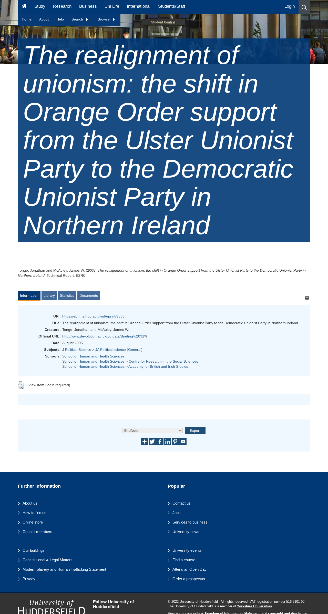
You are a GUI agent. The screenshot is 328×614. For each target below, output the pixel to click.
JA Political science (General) (118, 349)
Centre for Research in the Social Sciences (163, 361)
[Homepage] (24, 7)
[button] (304, 7)
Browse (104, 19)
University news (185, 531)
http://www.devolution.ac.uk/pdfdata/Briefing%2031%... (106, 336)
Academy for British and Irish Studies (158, 366)
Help (60, 19)
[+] (307, 298)
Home (27, 19)
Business (88, 6)
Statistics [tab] (67, 295)
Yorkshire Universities (254, 606)
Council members (37, 531)
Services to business (190, 522)
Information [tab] (29, 295)
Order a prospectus (188, 579)
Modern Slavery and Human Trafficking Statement (64, 569)
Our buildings (34, 550)
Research (62, 6)
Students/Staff (171, 6)
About (44, 19)
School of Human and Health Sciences (93, 356)
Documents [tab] (88, 295)
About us (30, 503)
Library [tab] (49, 295)
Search (77, 19)
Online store (33, 522)
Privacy (29, 579)
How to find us (34, 512)
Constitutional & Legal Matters (48, 560)
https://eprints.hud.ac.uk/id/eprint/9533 (93, 316)
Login (289, 6)
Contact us (181, 503)
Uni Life (112, 6)
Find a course (183, 560)
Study (39, 6)
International (138, 6)
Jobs (176, 512)
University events (187, 550)
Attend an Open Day (189, 569)
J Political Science (76, 349)
